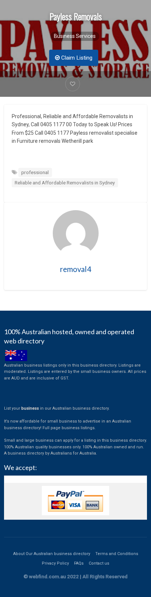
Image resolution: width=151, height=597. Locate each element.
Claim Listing (76, 57)
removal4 (75, 269)
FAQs (79, 563)
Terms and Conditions (116, 553)
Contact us (99, 563)
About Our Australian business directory (51, 553)
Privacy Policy (55, 563)
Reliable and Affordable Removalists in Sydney (65, 183)
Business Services (75, 36)
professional (35, 172)
